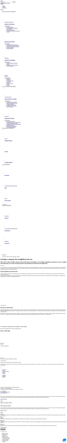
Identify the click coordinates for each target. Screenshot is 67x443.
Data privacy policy (6, 371)
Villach (8, 84)
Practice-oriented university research (13, 46)
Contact (4, 372)
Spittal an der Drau (10, 83)
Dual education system (10, 125)
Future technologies (10, 48)
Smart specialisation (10, 27)
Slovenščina (4, 7)
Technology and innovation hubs (12, 44)
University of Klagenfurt (11, 121)
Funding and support (10, 47)
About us (4, 205)
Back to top (4, 369)
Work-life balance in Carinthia (12, 102)
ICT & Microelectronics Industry (12, 28)
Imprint (4, 370)
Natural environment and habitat (12, 103)
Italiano (4, 6)
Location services (5, 128)
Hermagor (8, 82)
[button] (3, 429)
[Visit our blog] (5, 385)
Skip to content (2, 428)
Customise (6, 402)
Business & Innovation (6, 11)
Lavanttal (8, 85)
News (4, 164)
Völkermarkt (9, 81)
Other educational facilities (11, 127)
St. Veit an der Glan (10, 80)
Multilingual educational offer (11, 126)
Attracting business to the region (12, 63)
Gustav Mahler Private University (12, 123)
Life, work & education (6, 86)
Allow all (10, 402)
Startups (8, 64)
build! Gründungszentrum (4, 309)
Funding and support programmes (12, 65)
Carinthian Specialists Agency (12, 105)
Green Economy (9, 29)
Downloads (4, 204)
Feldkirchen (9, 78)
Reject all (2, 402)
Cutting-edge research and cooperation (13, 45)
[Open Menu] (0, 245)
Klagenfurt (8, 79)
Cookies (4, 373)
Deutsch (4, 5)
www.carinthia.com (3, 392)
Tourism (8, 31)
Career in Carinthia (10, 106)
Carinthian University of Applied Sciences (14, 122)
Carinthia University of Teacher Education (14, 124)
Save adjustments (3, 427)
